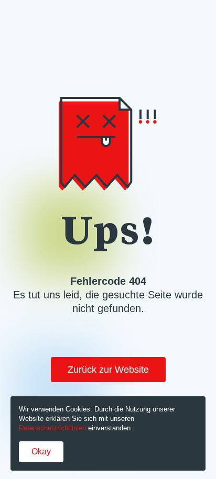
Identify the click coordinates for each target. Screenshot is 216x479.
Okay (41, 451)
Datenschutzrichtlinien (52, 428)
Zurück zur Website (108, 369)
